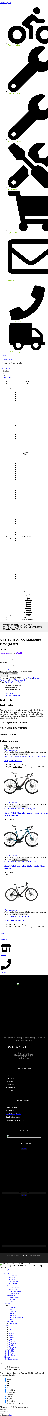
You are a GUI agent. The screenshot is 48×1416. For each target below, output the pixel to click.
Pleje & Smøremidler (16, 1317)
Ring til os (3, 972)
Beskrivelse (8, 693)
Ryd (8, 669)
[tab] (26, 694)
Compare (14, 673)
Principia (12, 1341)
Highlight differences (14, 1369)
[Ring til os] (6, 969)
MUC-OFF (13, 1333)
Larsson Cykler (5, 3)
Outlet (38, 756)
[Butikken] (6, 951)
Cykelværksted (9, 1355)
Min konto (4, 939)
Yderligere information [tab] (13, 722)
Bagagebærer (13, 1307)
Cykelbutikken (9, 1351)
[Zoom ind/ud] (1, 1411)
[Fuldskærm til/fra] (3, 1411)
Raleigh (11, 1345)
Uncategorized (19, 680)
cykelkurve (13, 1311)
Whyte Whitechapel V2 (15, 920)
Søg (4, 371)
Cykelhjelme (13, 1323)
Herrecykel (37, 678)
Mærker (20, 627)
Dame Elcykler (14, 1287)
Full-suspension (14, 1297)
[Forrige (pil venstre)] (1, 1413)
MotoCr (12, 1335)
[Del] (5, 1411)
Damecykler (13, 1275)
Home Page (7, 627)
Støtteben (12, 1319)
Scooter (7, 1303)
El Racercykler (14, 1293)
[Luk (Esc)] (7, 1411)
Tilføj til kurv (5, 673)
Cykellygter (13, 1313)
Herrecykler (4, 680)
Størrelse (3, 663)
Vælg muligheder (10, 750)
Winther (12, 1349)
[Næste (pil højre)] (3, 1413)
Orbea (26, 627)
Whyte (43, 756)
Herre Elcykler (14, 1289)
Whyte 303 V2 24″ (13, 760)
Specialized (13, 1347)
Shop (14, 627)
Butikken (3, 955)
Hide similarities (13, 1367)
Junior (22, 756)
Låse (10, 1309)
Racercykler (13, 1279)
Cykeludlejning (9, 1353)
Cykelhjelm (8, 1321)
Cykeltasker (13, 1315)
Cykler (30, 678)
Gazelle (11, 1327)
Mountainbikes (30, 756)
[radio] (12, 658)
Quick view (23, 754)
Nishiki (11, 1337)
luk (10, 1415)
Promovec (12, 1343)
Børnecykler (8, 756)
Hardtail (12, 1299)
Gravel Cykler (15, 809)
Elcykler (7, 1285)
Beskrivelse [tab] (6, 700)
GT (10, 1331)
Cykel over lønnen (11, 1359)
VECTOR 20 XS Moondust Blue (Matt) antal (16, 671)
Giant (11, 1329)
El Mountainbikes (15, 1291)
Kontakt (7, 1357)
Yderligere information (12, 695)
